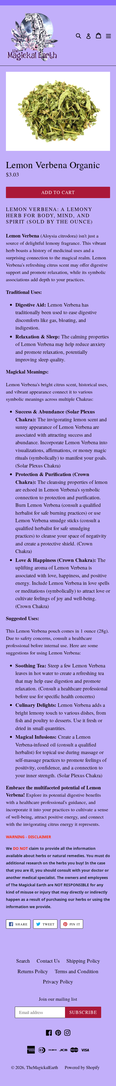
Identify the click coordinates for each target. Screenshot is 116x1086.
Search (23, 960)
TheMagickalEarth (42, 1067)
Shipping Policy (83, 960)
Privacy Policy (58, 981)
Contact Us (48, 960)
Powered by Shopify (82, 1067)
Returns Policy (33, 971)
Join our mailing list (58, 999)
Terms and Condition (76, 971)
